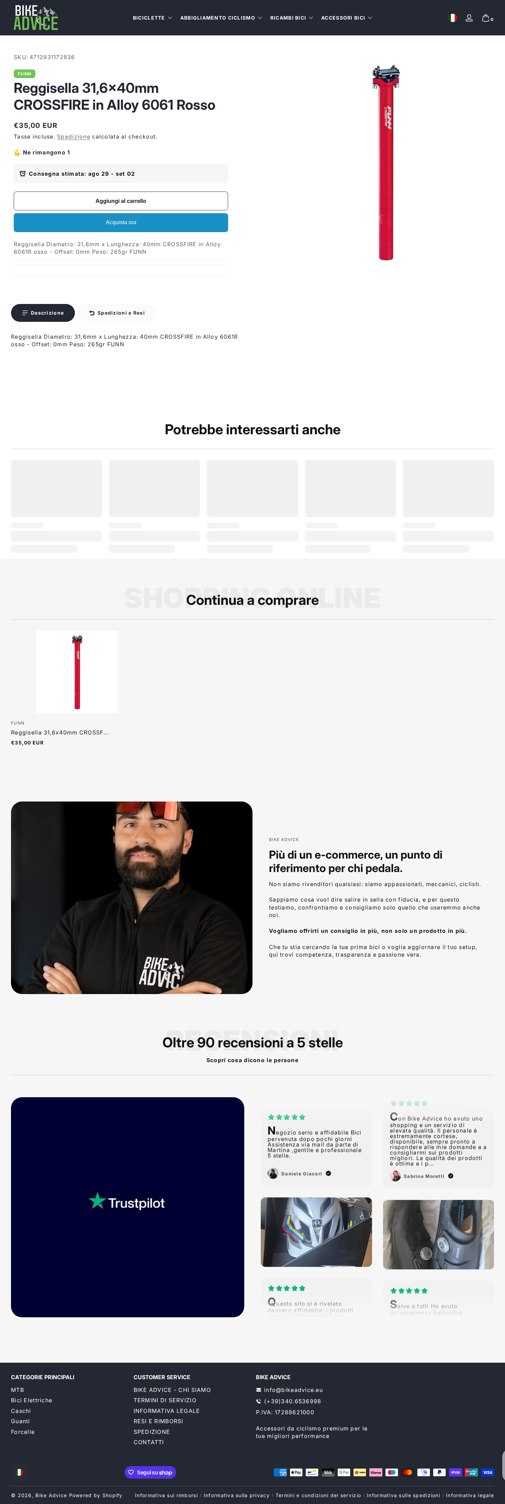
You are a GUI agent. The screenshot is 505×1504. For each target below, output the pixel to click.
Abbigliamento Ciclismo (217, 18)
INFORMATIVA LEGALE (167, 1410)
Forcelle (23, 1431)
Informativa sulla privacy (237, 1495)
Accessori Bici (343, 18)
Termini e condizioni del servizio (318, 1495)
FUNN (24, 74)
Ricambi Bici (288, 18)
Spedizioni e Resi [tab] (121, 313)
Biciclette (149, 18)
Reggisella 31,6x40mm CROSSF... (60, 732)
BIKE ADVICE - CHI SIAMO (172, 1389)
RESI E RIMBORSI (158, 1421)
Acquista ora (121, 222)
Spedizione (73, 136)
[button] (453, 18)
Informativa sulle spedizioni (403, 1495)
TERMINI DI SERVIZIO (165, 1400)
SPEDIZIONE (152, 1431)
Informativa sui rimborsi (166, 1495)
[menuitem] (69, 1390)
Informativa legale (470, 1495)
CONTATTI (149, 1442)
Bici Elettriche (31, 1400)
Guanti (20, 1421)
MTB (17, 1389)
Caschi (21, 1410)
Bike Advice (51, 1495)
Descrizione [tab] (47, 313)
